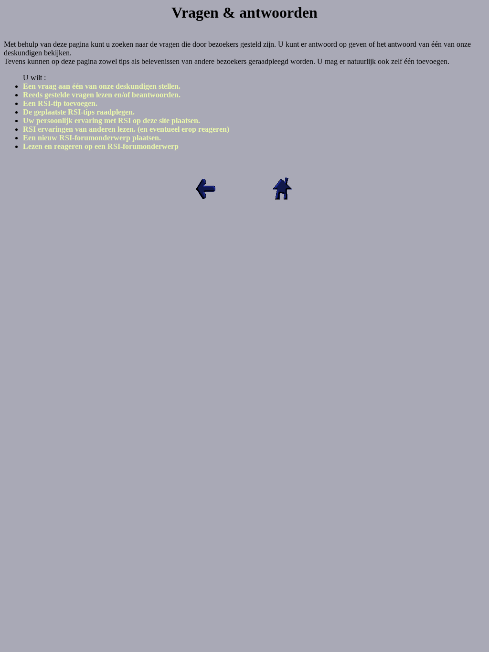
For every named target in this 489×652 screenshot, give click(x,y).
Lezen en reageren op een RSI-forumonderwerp (101, 146)
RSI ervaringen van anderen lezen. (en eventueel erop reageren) (126, 129)
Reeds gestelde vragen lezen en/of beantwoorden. (102, 95)
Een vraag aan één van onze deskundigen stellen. (102, 86)
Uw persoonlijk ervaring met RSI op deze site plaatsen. (111, 120)
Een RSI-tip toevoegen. (60, 103)
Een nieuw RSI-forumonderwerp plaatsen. (92, 138)
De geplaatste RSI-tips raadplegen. (79, 112)
